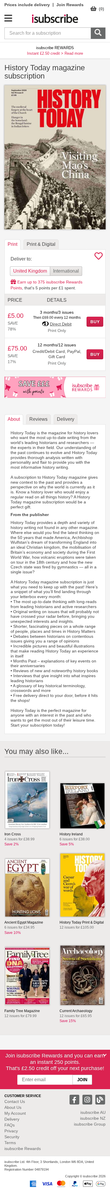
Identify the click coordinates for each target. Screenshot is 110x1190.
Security (11, 1136)
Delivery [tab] (65, 419)
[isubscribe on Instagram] (88, 1099)
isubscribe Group (90, 1124)
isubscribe (93, 1112)
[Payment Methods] (67, 1183)
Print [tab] (12, 244)
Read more (74, 53)
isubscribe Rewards (22, 1148)
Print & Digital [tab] (41, 244)
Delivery (11, 1119)
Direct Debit (61, 324)
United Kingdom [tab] (30, 270)
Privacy (11, 1131)
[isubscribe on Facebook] (75, 1099)
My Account (15, 1113)
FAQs (9, 1125)
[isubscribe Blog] (100, 1099)
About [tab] (14, 419)
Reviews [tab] (38, 419)
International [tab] (66, 270)
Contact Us (14, 1101)
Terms (10, 1142)
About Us (12, 1107)
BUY (95, 321)
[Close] (104, 1055)
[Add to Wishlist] (98, 257)
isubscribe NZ (93, 1118)
